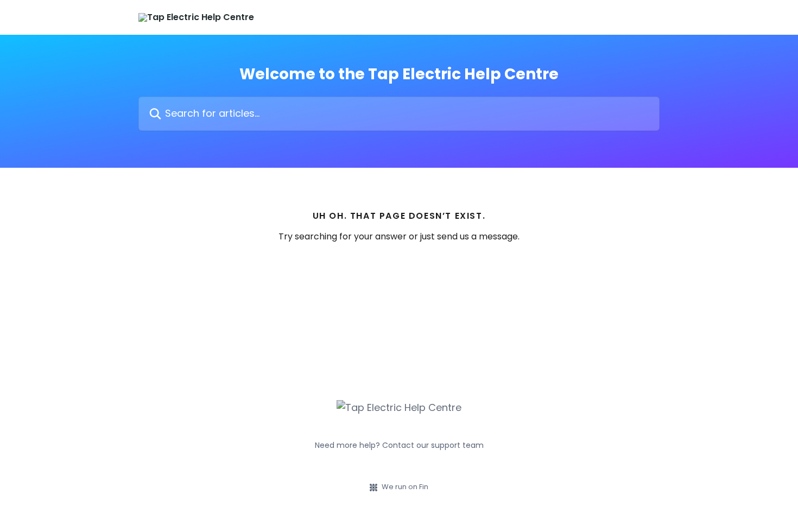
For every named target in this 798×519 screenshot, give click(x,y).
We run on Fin (405, 487)
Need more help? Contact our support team (399, 445)
